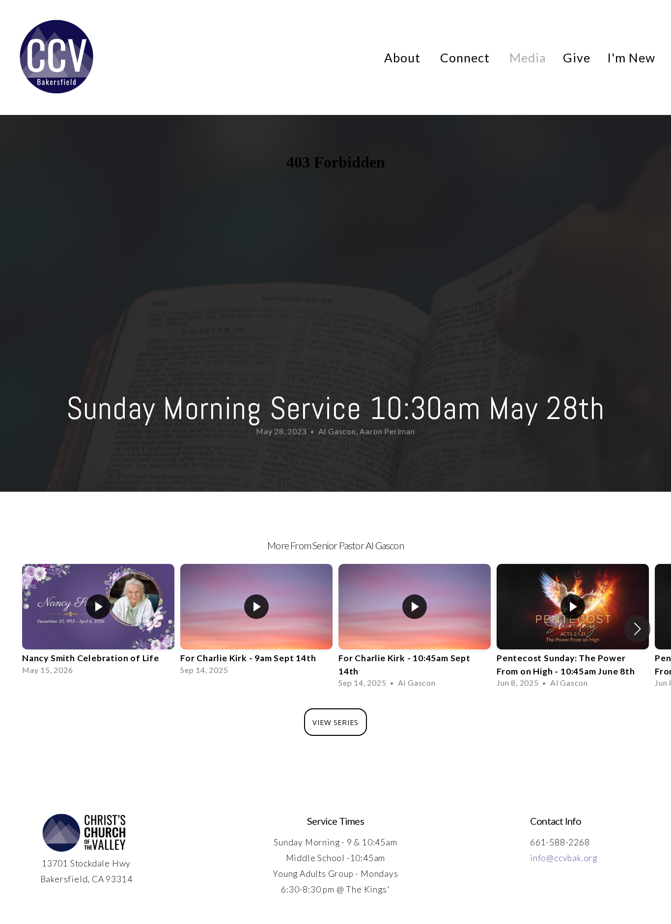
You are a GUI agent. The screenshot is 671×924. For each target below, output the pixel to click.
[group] (98, 622)
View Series (335, 722)
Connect (466, 57)
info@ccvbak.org (563, 858)
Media (527, 57)
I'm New (631, 57)
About (403, 57)
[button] (637, 629)
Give (576, 57)
